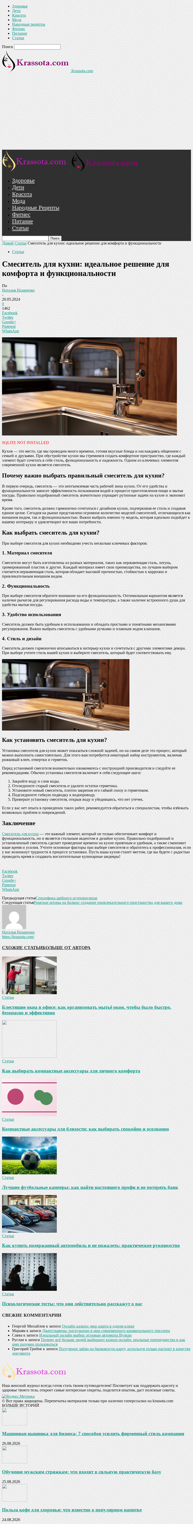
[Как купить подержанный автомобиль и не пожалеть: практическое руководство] (29, 1231)
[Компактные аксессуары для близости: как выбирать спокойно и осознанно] (29, 1115)
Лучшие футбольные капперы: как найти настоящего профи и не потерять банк (90, 1187)
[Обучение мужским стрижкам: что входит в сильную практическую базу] (14, 1462)
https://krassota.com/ (18, 937)
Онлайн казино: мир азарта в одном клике (98, 1326)
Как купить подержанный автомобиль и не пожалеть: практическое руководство (91, 1245)
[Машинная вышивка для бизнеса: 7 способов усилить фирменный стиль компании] (14, 1424)
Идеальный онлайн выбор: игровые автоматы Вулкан (85, 1335)
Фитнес (18, 29)
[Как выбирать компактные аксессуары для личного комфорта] (29, 1056)
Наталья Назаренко (18, 290)
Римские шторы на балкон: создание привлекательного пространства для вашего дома (108, 902)
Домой (8, 243)
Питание (19, 33)
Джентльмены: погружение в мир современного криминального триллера (106, 1331)
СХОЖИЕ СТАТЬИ (22, 947)
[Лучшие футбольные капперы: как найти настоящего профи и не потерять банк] (29, 1173)
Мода (16, 20)
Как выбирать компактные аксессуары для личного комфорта (71, 1070)
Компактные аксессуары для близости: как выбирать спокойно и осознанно (85, 1129)
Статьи (18, 38)
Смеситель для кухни (20, 834)
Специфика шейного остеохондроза (66, 898)
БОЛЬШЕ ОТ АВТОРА (66, 947)
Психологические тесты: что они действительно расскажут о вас (72, 1303)
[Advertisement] (96, 112)
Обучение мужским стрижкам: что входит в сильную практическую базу (81, 1471)
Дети (16, 11)
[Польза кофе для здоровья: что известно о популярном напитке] (14, 1500)
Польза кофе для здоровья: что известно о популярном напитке (72, 1509)
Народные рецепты (28, 24)
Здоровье (20, 6)
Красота (19, 15)
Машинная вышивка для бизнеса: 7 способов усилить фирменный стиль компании (93, 1433)
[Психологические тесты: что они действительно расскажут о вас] (29, 1289)
